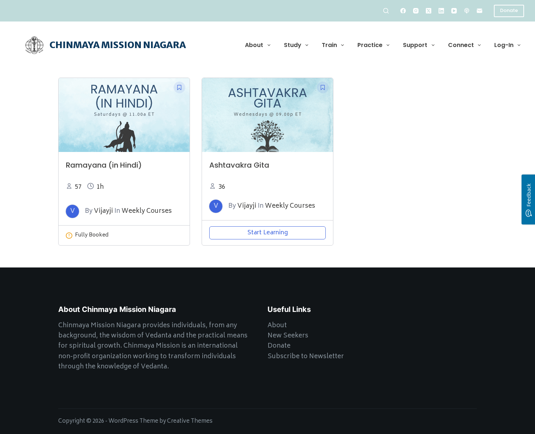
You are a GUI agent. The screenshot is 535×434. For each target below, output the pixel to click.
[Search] (386, 10)
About (254, 45)
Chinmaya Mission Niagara (117, 45)
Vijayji (103, 211)
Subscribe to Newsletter (306, 356)
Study (292, 45)
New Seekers (288, 336)
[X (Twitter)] (428, 10)
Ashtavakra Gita (239, 165)
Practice (370, 45)
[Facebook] (403, 10)
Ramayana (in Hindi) (104, 165)
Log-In (504, 45)
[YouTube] (454, 10)
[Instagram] (416, 10)
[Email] (479, 10)
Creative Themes (190, 421)
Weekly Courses (147, 211)
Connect (461, 45)
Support (415, 45)
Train (329, 45)
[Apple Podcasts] (466, 10)
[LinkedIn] (441, 10)
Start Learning (267, 233)
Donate (509, 10)
